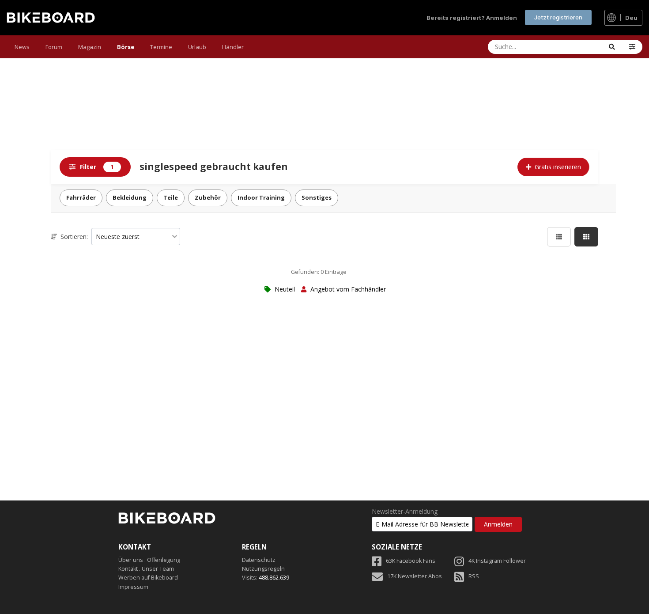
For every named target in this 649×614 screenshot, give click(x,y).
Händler (233, 47)
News (22, 47)
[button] (632, 47)
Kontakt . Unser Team (146, 568)
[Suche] (612, 47)
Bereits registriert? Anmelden (471, 17)
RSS (473, 576)
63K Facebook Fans (410, 561)
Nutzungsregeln (263, 568)
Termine (161, 47)
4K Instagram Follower (497, 561)
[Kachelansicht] (586, 236)
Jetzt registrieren (558, 17)
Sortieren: (73, 236)
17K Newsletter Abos (414, 576)
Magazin (89, 47)
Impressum (133, 587)
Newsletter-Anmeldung (405, 511)
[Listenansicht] (559, 236)
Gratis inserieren (558, 167)
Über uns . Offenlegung (149, 560)
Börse (125, 47)
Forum (53, 47)
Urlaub (197, 47)
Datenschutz (258, 560)
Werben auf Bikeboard (148, 577)
